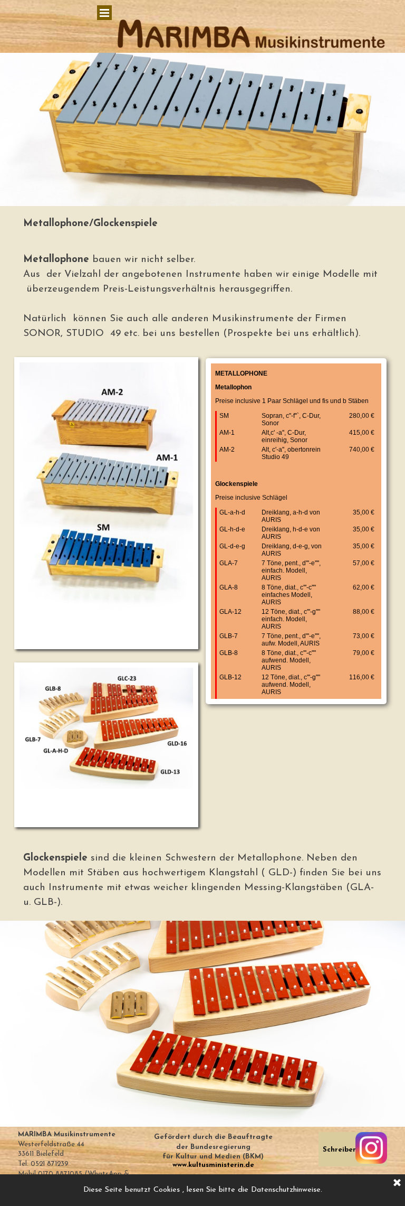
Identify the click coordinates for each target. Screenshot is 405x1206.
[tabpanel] (202, 224)
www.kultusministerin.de (213, 1165)
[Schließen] (397, 1183)
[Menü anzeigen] (104, 12)
